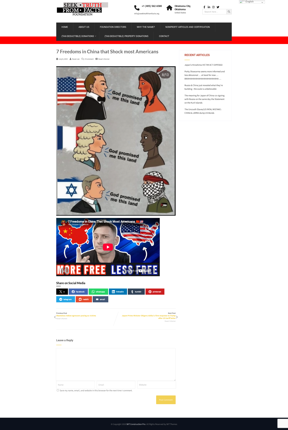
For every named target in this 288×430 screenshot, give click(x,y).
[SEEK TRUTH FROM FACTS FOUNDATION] (82, 1)
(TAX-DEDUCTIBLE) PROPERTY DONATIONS (126, 36)
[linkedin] (209, 7)
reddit (86, 299)
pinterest (157, 291)
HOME (65, 27)
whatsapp (100, 291)
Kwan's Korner (104, 59)
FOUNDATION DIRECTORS (113, 27)
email (102, 299)
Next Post (149, 315)
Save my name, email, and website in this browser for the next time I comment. (96, 390)
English (249, 1)
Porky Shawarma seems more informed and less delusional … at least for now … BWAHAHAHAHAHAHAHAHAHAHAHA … (204, 75)
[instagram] (213, 7)
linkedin (120, 291)
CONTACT (164, 36)
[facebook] (204, 7)
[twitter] (218, 7)
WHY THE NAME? (146, 27)
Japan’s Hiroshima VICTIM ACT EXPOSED (203, 64)
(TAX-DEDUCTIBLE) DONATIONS (78, 36)
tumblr (138, 291)
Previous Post (76, 314)
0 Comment (89, 59)
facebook (80, 291)
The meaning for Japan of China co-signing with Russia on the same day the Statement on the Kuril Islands (204, 99)
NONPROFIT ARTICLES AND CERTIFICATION (187, 27)
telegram (67, 299)
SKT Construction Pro (136, 424)
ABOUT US (84, 27)
